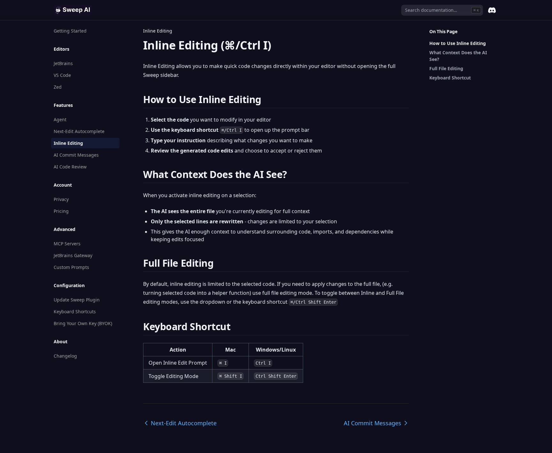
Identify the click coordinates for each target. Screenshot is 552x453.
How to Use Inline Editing (457, 43)
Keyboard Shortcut (450, 78)
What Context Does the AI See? (458, 55)
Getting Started (70, 31)
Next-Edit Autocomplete (79, 131)
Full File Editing (446, 68)
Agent (60, 119)
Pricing (61, 211)
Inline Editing (68, 143)
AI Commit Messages (76, 155)
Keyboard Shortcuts (75, 311)
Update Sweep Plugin (77, 300)
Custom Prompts (71, 267)
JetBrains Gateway (73, 255)
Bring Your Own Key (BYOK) (83, 323)
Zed (58, 87)
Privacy (61, 199)
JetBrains (63, 63)
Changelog (65, 356)
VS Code (62, 75)
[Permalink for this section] (267, 99)
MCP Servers (67, 244)
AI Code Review (70, 167)
